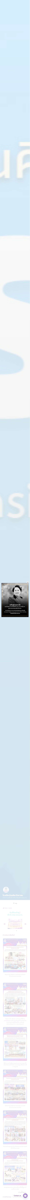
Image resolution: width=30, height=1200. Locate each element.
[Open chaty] (25, 1195)
